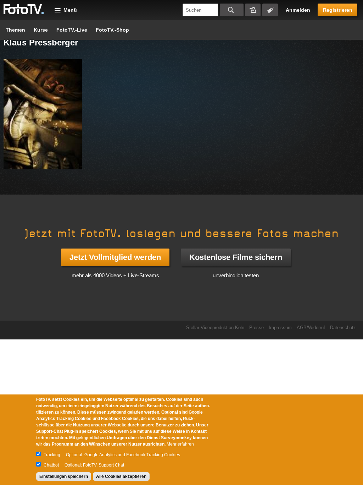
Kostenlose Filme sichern (235, 257)
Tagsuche (270, 10)
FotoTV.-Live (71, 30)
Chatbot (51, 465)
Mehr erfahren (180, 444)
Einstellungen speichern (63, 476)
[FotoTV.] (24, 9)
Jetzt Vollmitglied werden (115, 257)
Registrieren (337, 10)
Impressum (280, 327)
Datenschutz (343, 327)
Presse (256, 327)
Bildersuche (253, 10)
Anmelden (298, 10)
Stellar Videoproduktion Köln (215, 327)
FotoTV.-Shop (112, 30)
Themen (15, 30)
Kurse (41, 30)
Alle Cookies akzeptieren (121, 476)
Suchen (232, 10)
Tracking (52, 454)
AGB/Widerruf (311, 327)
